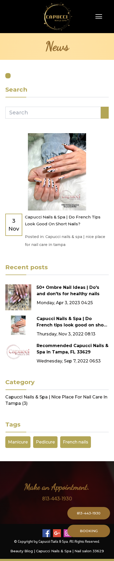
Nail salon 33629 (89, 551)
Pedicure (45, 442)
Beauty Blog (21, 551)
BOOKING (89, 531)
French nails (75, 442)
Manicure (18, 442)
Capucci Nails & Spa (53, 551)
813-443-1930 (57, 498)
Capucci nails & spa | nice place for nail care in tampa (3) (56, 400)
